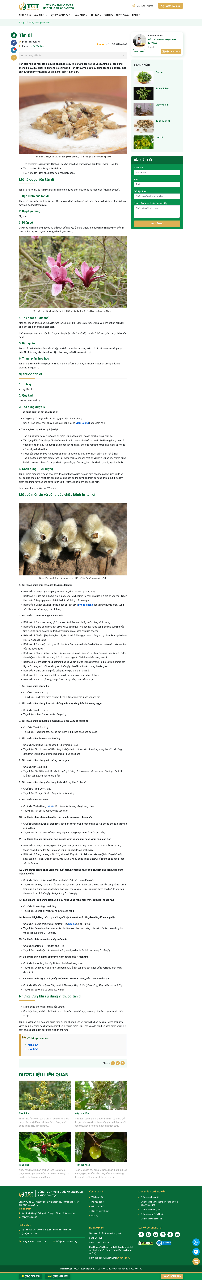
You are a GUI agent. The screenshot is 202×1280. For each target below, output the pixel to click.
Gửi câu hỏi (157, 223)
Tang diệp (24, 1165)
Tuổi (136, 179)
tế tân (50, 806)
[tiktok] (170, 1234)
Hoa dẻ (159, 137)
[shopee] (177, 1234)
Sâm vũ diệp (162, 88)
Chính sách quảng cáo (151, 1209)
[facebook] (141, 1234)
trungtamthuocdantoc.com (34, 1241)
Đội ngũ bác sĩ (97, 1202)
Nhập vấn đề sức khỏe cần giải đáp (150, 203)
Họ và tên (138, 167)
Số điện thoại (140, 191)
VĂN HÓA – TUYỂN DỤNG (117, 15)
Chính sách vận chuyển (151, 1219)
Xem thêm (139, 51)
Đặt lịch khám (172, 51)
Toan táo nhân (82, 1165)
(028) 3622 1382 (57, 1276)
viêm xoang (82, 423)
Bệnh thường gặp (60, 15)
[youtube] (155, 1234)
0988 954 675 (123, 1258)
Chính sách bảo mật (150, 1197)
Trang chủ (25, 15)
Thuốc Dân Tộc (36, 46)
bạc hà (72, 924)
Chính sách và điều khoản (152, 1214)
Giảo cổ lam (162, 104)
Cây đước (33, 1049)
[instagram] (163, 1234)
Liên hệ (136, 15)
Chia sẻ (14, 43)
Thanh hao (24, 1113)
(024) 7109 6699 (30, 1276)
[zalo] (148, 1234)
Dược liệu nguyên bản (40, 22)
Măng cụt (33, 1044)
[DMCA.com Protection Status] (145, 1243)
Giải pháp (80, 15)
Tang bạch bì (163, 121)
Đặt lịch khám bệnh (100, 1211)
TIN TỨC (95, 15)
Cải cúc (160, 72)
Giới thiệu (40, 15)
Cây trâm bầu (82, 1113)
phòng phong (85, 604)
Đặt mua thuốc (98, 1206)
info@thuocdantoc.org (66, 1241)
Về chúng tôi (97, 1197)
